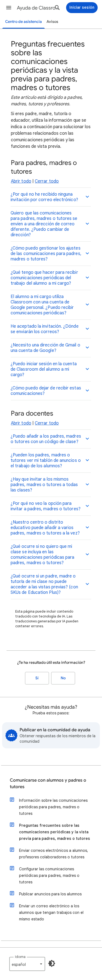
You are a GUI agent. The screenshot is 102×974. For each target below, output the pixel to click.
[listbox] (27, 964)
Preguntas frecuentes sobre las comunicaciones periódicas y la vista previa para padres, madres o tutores (54, 832)
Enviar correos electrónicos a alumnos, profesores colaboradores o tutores (53, 853)
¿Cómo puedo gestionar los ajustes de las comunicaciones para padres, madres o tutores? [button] (46, 253)
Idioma (20, 957)
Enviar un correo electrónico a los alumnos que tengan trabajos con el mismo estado (51, 912)
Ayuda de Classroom (39, 8)
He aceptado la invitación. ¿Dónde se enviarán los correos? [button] (45, 329)
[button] (8, 7)
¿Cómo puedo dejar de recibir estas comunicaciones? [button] (46, 390)
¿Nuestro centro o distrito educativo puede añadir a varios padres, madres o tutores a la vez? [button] (45, 528)
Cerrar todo (47, 181)
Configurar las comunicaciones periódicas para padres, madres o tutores (49, 875)
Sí (37, 678)
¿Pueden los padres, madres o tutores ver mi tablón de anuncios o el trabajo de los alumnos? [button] (46, 460)
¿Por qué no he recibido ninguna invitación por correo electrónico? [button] (44, 197)
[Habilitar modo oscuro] (51, 963)
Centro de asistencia (23, 21)
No (63, 678)
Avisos (52, 21)
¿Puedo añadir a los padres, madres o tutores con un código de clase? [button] (46, 439)
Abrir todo (21, 181)
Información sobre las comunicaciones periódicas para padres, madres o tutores (53, 807)
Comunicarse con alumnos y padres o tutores (48, 783)
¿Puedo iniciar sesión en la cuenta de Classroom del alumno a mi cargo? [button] (44, 369)
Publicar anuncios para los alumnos (50, 894)
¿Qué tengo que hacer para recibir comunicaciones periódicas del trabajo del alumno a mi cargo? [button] (44, 278)
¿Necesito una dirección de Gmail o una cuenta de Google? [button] (45, 347)
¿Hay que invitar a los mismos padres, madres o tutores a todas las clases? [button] (44, 485)
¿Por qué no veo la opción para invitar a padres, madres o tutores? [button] (46, 506)
